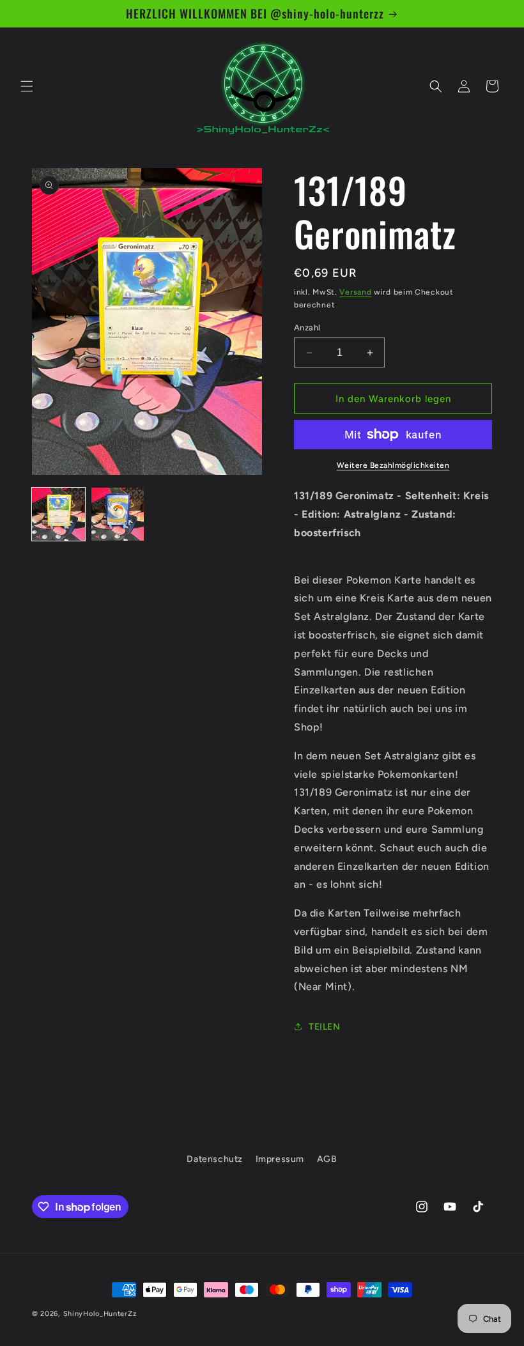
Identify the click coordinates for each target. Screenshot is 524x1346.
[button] (27, 86)
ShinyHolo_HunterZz (100, 1314)
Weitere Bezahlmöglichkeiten (393, 465)
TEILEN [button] (325, 1026)
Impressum (280, 1159)
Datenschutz (215, 1159)
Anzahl (307, 327)
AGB (327, 1159)
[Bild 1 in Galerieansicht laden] (58, 514)
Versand (355, 292)
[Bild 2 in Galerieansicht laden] (117, 514)
